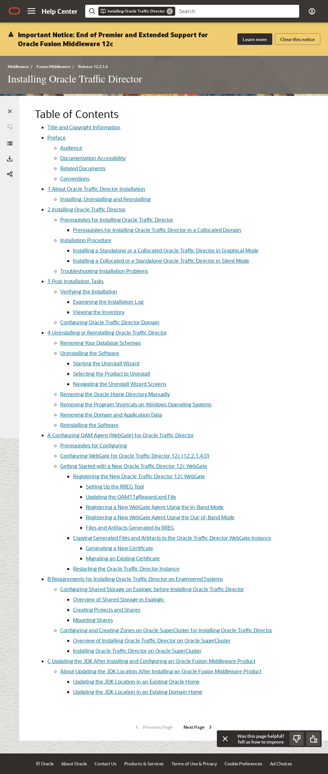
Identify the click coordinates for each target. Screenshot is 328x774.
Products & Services (144, 763)
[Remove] (169, 11)
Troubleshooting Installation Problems (104, 271)
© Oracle (44, 763)
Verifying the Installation (88, 291)
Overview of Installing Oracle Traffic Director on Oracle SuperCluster (152, 640)
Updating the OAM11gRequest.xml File (131, 496)
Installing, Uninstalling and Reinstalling (105, 199)
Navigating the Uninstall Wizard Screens (119, 383)
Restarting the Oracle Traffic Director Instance (126, 568)
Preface (56, 137)
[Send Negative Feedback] (297, 739)
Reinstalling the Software (89, 424)
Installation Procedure (85, 240)
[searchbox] (237, 11)
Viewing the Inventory (98, 312)
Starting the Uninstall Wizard (106, 363)
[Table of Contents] (9, 111)
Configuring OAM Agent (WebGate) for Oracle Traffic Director (120, 435)
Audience (71, 147)
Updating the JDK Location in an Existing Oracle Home (136, 681)
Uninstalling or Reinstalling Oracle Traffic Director (107, 332)
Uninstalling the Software (89, 353)
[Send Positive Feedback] (313, 739)
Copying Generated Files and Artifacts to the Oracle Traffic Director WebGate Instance (172, 537)
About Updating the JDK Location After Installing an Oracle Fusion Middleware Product (160, 671)
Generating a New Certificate (119, 548)
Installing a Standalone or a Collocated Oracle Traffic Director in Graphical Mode (165, 250)
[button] (31, 11)
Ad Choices (281, 763)
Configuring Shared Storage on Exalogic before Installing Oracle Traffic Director (152, 589)
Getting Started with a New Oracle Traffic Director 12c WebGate (133, 466)
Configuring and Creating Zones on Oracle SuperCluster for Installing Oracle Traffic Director (166, 630)
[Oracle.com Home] (14, 11)
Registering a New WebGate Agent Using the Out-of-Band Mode (160, 517)
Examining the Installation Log (108, 301)
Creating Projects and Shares (106, 609)
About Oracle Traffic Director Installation (96, 188)
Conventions (74, 178)
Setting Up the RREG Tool (115, 486)
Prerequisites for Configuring (93, 445)
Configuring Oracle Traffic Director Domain (110, 322)
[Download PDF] (9, 159)
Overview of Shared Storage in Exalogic (118, 599)
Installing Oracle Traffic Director (86, 209)
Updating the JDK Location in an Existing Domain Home (137, 691)
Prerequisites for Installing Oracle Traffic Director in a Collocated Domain (157, 229)
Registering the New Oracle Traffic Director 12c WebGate (139, 476)
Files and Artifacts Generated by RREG (130, 527)
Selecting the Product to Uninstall (111, 373)
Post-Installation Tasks (75, 281)
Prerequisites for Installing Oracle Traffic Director (116, 219)
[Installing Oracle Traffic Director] (9, 143)
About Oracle (74, 763)
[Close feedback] (225, 739)
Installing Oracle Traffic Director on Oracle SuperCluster (137, 650)
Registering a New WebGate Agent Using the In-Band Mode (155, 507)
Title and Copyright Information (83, 127)
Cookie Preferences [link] (243, 763)
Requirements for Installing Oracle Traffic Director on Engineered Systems (135, 578)
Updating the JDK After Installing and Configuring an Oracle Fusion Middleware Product (151, 661)
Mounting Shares (93, 620)
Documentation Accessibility (93, 158)
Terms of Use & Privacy (194, 763)
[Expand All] (10, 126)
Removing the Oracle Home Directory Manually (115, 394)
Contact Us (105, 763)
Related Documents (82, 168)
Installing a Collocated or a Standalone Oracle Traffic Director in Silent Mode (161, 260)
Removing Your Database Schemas (100, 342)
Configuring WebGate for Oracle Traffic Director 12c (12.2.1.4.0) (134, 455)
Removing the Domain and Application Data (111, 414)
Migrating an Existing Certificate (123, 558)
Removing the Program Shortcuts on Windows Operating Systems (135, 404)
